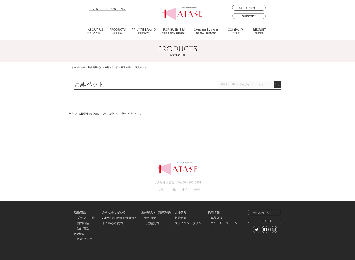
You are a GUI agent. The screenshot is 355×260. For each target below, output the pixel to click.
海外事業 (150, 217)
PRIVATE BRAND (144, 31)
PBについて (85, 239)
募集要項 (217, 217)
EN (105, 9)
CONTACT (251, 8)
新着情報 (180, 217)
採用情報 (214, 212)
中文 (113, 9)
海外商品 (83, 228)
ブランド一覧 (86, 217)
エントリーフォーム (224, 223)
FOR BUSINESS (174, 31)
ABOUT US (95, 31)
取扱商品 (80, 212)
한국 (123, 9)
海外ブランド (111, 67)
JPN (95, 9)
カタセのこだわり (114, 212)
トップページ (78, 67)
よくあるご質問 (112, 223)
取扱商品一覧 (95, 67)
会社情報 (180, 212)
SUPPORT (249, 16)
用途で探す (126, 67)
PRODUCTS (117, 31)
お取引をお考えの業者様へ (120, 217)
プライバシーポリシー (189, 223)
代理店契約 (151, 223)
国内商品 (83, 223)
